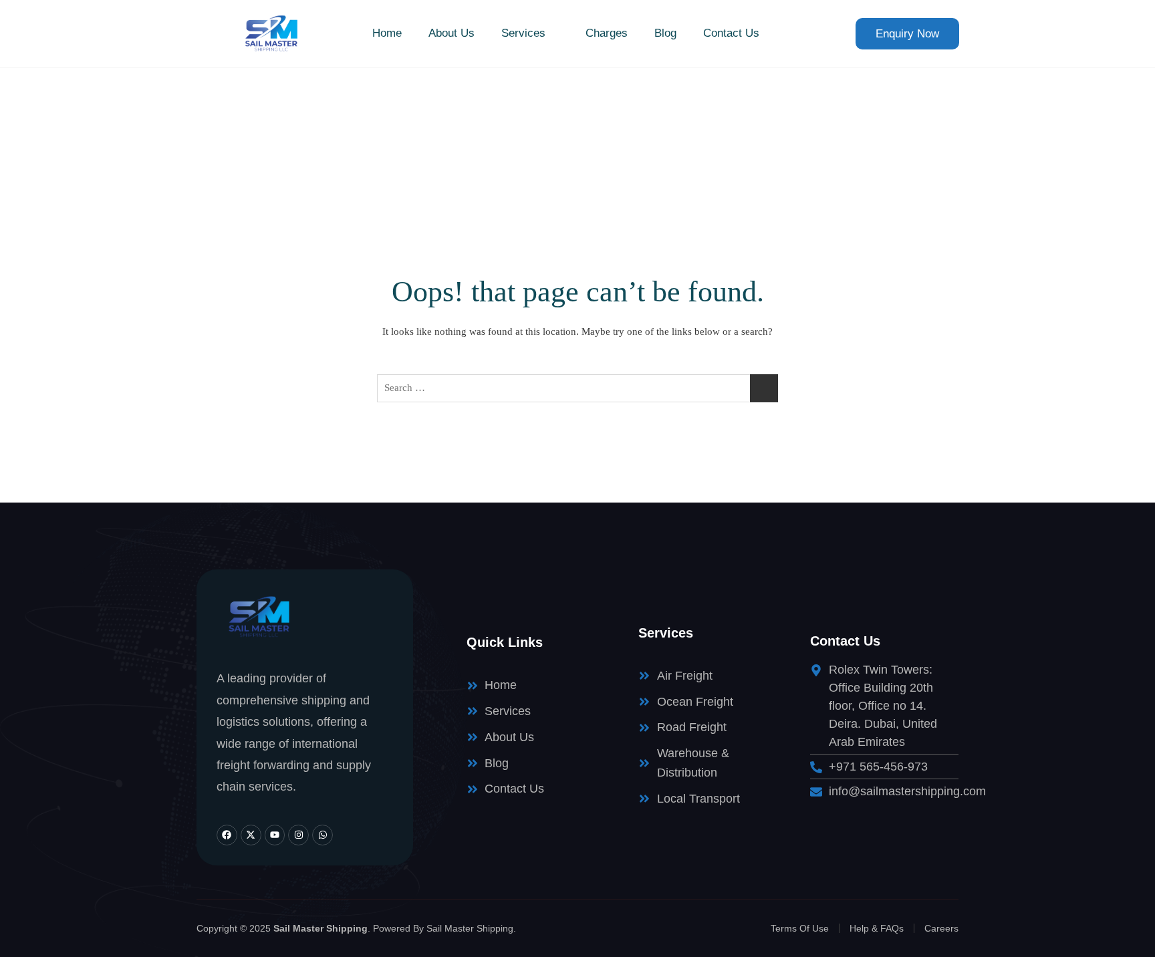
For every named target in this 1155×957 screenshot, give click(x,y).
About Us (451, 33)
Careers (941, 928)
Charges (607, 33)
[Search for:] (577, 388)
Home (387, 33)
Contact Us (731, 33)
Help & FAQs (877, 928)
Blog (665, 33)
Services (523, 33)
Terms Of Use (800, 928)
